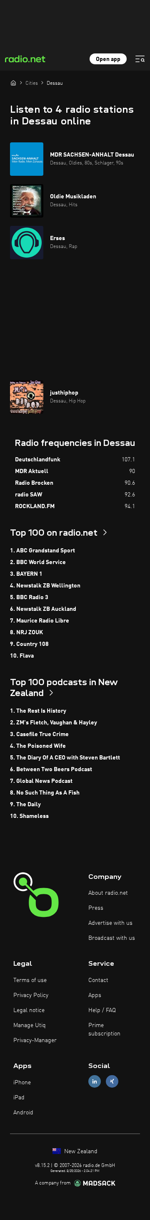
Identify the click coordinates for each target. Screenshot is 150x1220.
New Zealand (80, 1151)
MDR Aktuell (31, 471)
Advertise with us (110, 923)
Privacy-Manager (35, 1040)
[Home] (13, 82)
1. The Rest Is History (38, 711)
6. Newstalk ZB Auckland (43, 609)
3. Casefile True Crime (39, 734)
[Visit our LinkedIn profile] (94, 1081)
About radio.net (108, 893)
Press (95, 908)
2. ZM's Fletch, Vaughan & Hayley (53, 723)
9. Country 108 (29, 644)
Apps (94, 995)
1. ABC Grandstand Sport (42, 551)
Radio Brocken (34, 483)
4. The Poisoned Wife (38, 746)
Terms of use (30, 980)
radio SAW (28, 495)
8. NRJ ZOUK (26, 632)
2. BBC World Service (38, 562)
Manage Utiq (29, 1025)
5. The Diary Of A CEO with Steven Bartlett (65, 758)
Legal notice (29, 1010)
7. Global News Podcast (41, 781)
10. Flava (22, 656)
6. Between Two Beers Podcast (51, 769)
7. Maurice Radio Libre (39, 621)
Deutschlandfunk (37, 460)
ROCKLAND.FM (35, 506)
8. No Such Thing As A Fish (45, 793)
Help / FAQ (102, 1010)
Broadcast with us (111, 938)
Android (23, 1113)
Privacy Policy (30, 995)
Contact (98, 980)
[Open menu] (140, 59)
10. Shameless (29, 816)
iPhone (22, 1083)
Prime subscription (104, 1030)
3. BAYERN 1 (26, 574)
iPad (19, 1098)
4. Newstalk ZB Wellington (45, 586)
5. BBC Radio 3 (29, 597)
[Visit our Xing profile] (112, 1081)
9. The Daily (25, 804)
